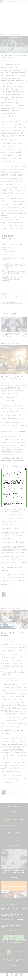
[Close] (26, 469)
